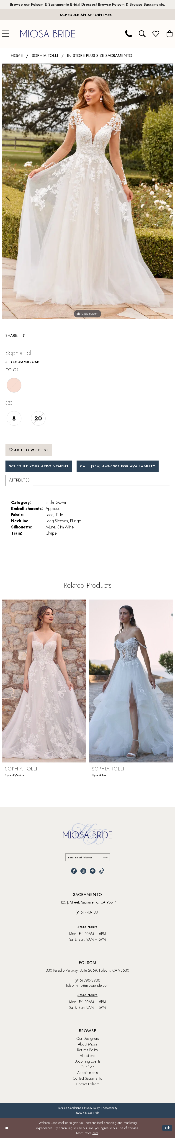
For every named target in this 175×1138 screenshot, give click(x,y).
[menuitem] (128, 33)
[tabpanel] (87, 191)
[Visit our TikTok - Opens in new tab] (101, 871)
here (95, 1132)
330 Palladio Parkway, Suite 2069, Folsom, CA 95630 (87, 970)
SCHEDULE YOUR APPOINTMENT (39, 466)
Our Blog (88, 1067)
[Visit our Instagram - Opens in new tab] (83, 871)
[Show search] (142, 33)
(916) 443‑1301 (88, 912)
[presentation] (44, 681)
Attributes (19, 480)
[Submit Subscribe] (105, 857)
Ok (167, 1127)
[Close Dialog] (7, 1128)
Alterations (87, 1055)
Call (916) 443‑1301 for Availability (117, 466)
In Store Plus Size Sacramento (99, 56)
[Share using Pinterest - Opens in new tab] (24, 335)
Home (17, 56)
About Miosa (87, 1044)
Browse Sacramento (146, 4)
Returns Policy (87, 1050)
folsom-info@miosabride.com (87, 985)
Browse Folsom (111, 4)
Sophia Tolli (45, 56)
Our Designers (87, 1038)
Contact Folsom (87, 1084)
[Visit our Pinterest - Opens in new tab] (92, 871)
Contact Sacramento (87, 1078)
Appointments (87, 1072)
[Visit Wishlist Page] (156, 33)
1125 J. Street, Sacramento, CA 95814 (87, 902)
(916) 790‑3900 (87, 980)
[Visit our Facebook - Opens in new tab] (74, 871)
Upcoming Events (87, 1061)
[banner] (47, 34)
